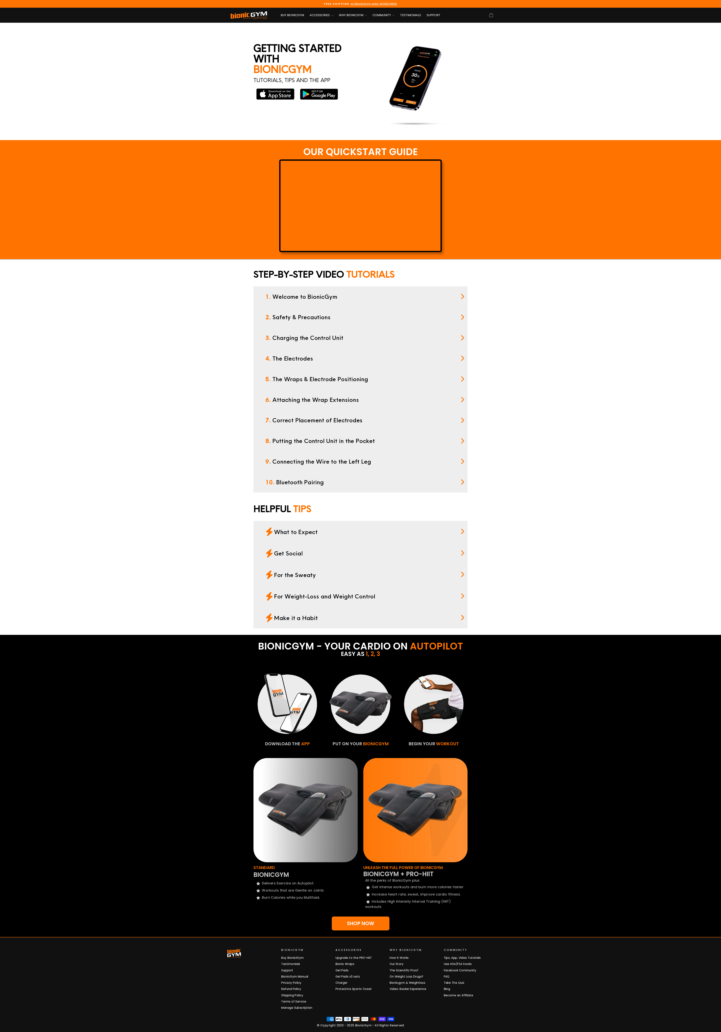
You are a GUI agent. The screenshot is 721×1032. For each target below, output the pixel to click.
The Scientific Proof (404, 970)
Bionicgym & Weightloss (407, 983)
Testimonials (290, 964)
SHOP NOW (360, 923)
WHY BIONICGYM (351, 15)
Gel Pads (342, 970)
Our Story (396, 964)
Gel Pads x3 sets (348, 976)
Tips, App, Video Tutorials (462, 958)
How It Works (399, 958)
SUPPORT (433, 15)
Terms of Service (293, 1001)
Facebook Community (460, 970)
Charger (342, 983)
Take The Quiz (454, 983)
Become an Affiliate (458, 995)
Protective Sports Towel (353, 989)
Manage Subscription (296, 1008)
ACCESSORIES (320, 15)
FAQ (446, 976)
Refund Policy (291, 989)
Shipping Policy (292, 995)
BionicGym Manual (294, 976)
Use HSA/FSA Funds (458, 964)
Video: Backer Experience (408, 989)
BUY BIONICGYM (292, 15)
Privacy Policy (291, 983)
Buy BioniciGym (292, 958)
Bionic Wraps (345, 964)
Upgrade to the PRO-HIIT (354, 958)
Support (287, 970)
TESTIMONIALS (410, 15)
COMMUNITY (382, 15)
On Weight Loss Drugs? (406, 976)
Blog (447, 989)
